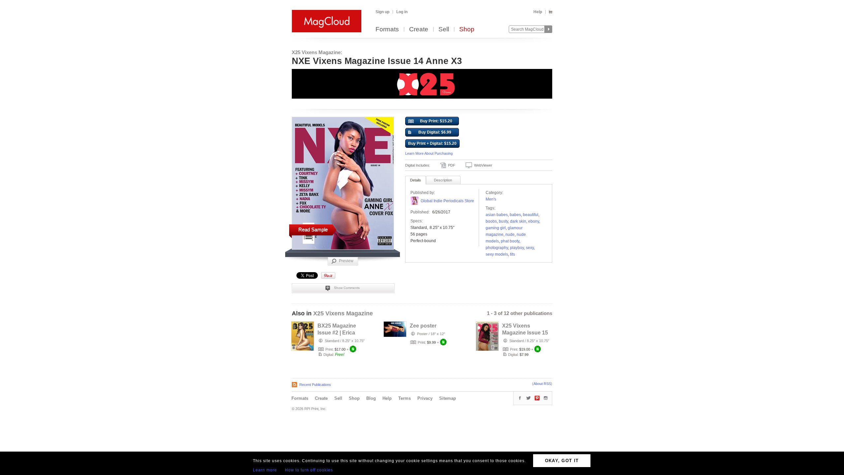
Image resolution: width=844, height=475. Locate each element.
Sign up (382, 12)
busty (503, 221)
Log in (401, 12)
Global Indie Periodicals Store (447, 201)
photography (497, 247)
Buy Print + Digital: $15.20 (432, 143)
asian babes (497, 214)
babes (515, 214)
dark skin (518, 221)
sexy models (497, 254)
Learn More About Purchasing (429, 153)
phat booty (510, 241)
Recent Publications (315, 385)
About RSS (542, 384)
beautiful (530, 214)
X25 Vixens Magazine (343, 313)
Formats (387, 29)
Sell (443, 29)
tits (512, 254)
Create (418, 29)
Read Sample (313, 229)
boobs (491, 221)
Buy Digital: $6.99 (434, 132)
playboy (517, 247)
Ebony (533, 221)
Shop (466, 29)
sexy (530, 247)
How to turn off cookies (309, 470)
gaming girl (496, 228)
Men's (491, 199)
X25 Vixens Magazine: (317, 52)
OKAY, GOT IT (562, 460)
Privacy (425, 398)
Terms (404, 398)
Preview (346, 261)
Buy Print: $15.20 (436, 121)
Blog (371, 398)
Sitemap (447, 398)
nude (510, 234)
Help (537, 12)
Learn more (265, 470)
